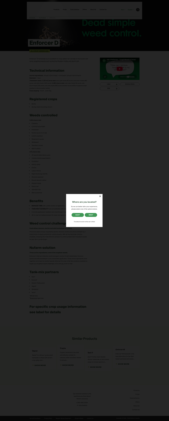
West (91, 215)
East (78, 215)
